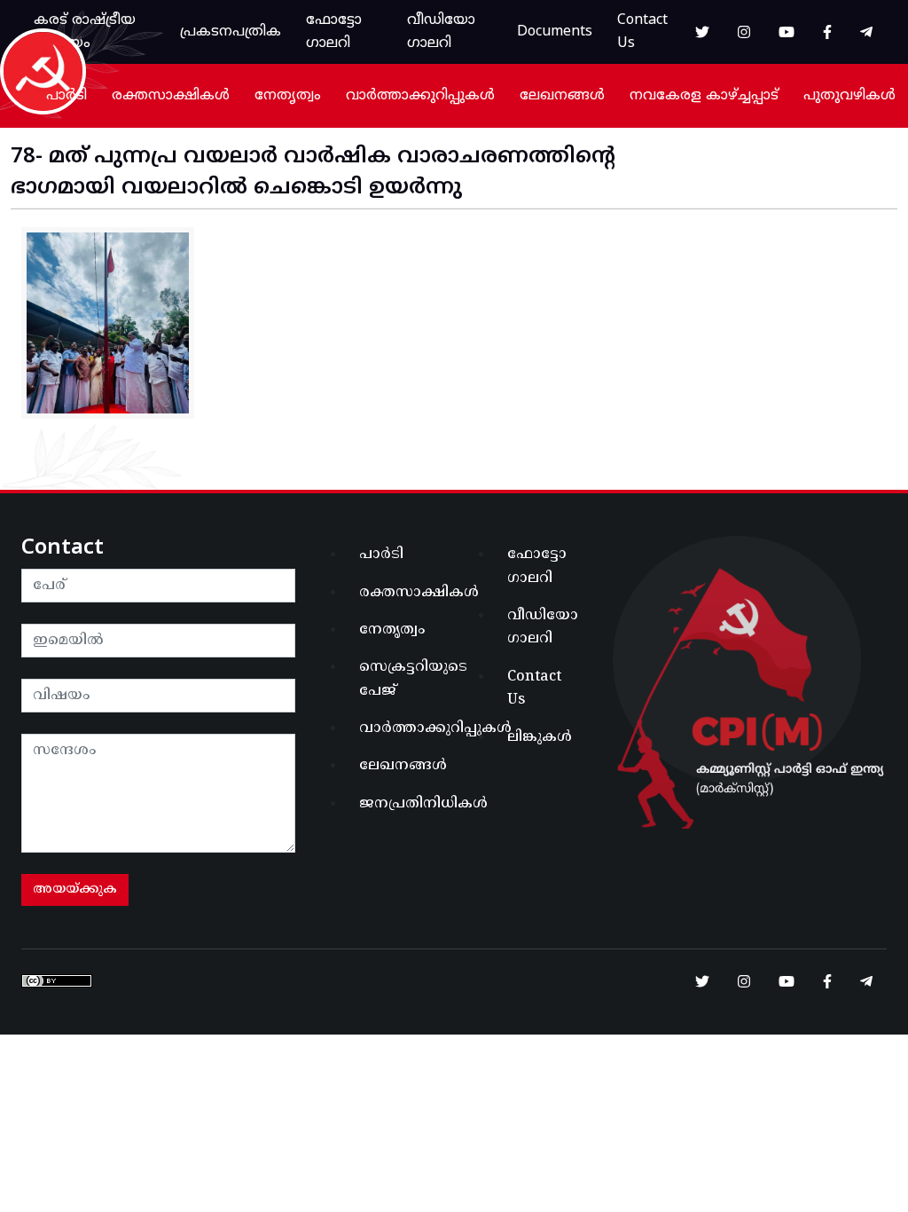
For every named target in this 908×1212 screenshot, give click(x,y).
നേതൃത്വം (287, 96)
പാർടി (66, 96)
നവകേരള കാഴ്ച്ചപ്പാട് (704, 96)
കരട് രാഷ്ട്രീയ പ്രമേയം (85, 32)
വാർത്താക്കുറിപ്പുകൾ (420, 96)
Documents (554, 32)
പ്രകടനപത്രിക (230, 32)
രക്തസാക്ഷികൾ (171, 96)
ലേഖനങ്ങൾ (562, 96)
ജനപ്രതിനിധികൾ (401, 804)
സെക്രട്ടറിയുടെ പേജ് (401, 678)
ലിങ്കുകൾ (539, 737)
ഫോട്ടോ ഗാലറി (334, 32)
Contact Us (642, 32)
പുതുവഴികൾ (849, 96)
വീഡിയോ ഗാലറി (441, 32)
